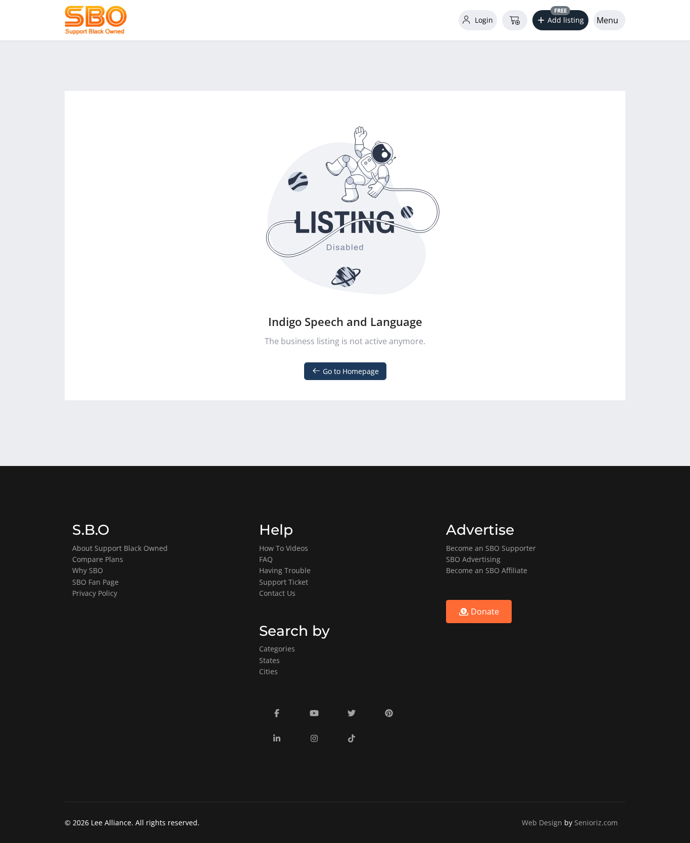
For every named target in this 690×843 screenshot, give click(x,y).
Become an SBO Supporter (491, 548)
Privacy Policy (94, 593)
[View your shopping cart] (514, 20)
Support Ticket (283, 582)
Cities (268, 671)
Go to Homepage (350, 371)
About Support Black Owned (120, 548)
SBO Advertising (473, 559)
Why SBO (87, 570)
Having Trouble (285, 570)
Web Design (542, 822)
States (269, 660)
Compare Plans (97, 559)
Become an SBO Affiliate (486, 570)
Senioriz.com (596, 822)
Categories (277, 648)
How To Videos (283, 548)
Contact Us (277, 593)
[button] (560, 20)
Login (483, 20)
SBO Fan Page (95, 582)
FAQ (266, 559)
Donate (484, 611)
